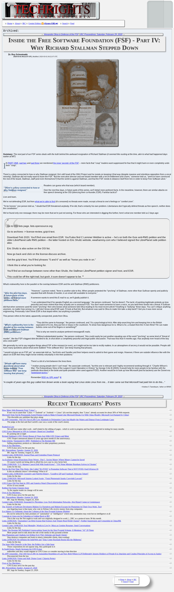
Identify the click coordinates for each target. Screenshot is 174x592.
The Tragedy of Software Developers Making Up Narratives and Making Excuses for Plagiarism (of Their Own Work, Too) (52, 507)
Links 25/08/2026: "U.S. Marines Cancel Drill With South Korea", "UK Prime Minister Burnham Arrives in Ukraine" (49, 464)
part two (22, 163)
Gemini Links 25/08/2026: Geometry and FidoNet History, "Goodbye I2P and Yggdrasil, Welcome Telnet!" (45, 474)
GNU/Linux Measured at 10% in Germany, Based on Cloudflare (28, 431)
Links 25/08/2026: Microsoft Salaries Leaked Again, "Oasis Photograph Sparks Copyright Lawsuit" (42, 478)
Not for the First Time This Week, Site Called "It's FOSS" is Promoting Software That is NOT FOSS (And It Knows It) (50, 469)
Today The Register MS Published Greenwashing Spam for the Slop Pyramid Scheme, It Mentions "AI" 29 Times (48, 530)
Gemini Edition (34, 23)
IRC (24, 23)
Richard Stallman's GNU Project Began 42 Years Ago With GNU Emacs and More (35, 436)
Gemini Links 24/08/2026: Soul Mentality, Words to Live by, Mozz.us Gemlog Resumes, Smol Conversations (46, 525)
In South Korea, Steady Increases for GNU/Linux (22, 549)
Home (9, 23)
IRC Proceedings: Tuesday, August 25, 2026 (20, 450)
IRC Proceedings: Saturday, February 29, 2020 (101, 34)
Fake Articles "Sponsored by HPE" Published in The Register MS (28, 441)
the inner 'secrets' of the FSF (66, 163)
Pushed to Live (8, 427)
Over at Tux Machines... (12, 445)
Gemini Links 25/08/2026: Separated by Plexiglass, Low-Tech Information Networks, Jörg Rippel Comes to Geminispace (51, 502)
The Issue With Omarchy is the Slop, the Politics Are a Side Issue (28, 544)
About (17, 23)
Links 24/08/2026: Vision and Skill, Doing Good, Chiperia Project (28, 558)
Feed (72, 23)
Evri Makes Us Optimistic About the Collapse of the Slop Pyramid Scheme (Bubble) (36, 511)
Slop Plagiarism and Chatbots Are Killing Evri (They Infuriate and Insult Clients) (34, 535)
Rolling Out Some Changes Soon (15, 488)
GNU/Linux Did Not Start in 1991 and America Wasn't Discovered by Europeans (35, 483)
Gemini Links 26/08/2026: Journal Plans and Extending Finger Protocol (31, 455)
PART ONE (13, 163)
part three (35, 163)
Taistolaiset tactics (39, 373)
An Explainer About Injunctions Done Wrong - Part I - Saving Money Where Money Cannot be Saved (43, 460)
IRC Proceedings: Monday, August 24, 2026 (20, 497)
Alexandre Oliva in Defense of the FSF (61, 34)
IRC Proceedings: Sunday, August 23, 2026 (19, 568)
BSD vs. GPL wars (50, 377)
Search (65, 23)
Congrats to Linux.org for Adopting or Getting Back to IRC (26, 516)
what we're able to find (45, 201)
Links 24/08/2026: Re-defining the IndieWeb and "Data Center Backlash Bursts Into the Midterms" (42, 540)
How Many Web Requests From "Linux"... (19, 410)
